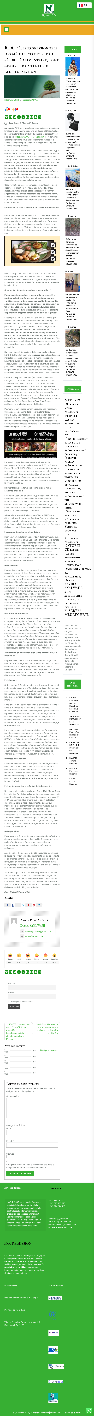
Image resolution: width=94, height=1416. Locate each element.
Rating (9, 1125)
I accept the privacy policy (22, 1001)
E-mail (11, 992)
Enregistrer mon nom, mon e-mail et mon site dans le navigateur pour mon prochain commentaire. (30, 1166)
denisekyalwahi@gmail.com (38, 931)
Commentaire (13, 1096)
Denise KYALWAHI (31, 100)
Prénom (11, 983)
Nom (9, 1128)
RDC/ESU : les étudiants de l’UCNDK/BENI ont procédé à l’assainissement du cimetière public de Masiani (18, 1031)
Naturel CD (49, 15)
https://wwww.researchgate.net (29, 137)
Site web (10, 1154)
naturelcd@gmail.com (58, 1218)
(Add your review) (48, 1050)
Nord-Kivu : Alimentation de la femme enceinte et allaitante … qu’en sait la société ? (47, 1028)
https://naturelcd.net (34, 936)
